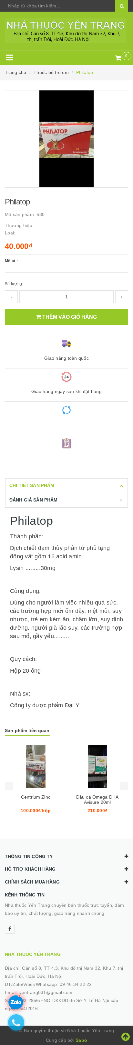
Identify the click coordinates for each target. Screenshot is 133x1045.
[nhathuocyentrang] (66, 30)
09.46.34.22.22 (76, 984)
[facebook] (9, 928)
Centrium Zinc (35, 797)
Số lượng (13, 284)
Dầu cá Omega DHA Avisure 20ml (97, 799)
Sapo (81, 1040)
